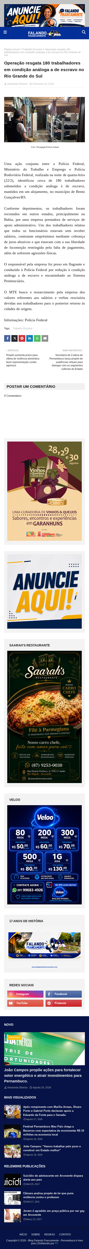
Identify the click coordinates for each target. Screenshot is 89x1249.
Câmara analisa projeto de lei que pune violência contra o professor (48, 1195)
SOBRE (35, 1234)
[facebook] (64, 994)
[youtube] (25, 1003)
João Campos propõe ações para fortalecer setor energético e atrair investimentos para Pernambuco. (43, 1075)
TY (56, 1243)
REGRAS (49, 1234)
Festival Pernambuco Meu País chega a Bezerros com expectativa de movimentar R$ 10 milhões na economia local (53, 1130)
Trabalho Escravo (32, 49)
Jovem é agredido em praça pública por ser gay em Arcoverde (53, 1213)
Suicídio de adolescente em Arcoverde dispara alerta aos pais (53, 1177)
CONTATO (65, 1234)
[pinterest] (64, 1003)
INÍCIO (23, 1234)
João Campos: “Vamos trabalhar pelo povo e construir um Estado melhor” (52, 1148)
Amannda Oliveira (17, 83)
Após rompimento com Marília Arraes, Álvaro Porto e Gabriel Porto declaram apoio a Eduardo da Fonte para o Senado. (52, 1110)
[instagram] (25, 994)
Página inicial (11, 49)
